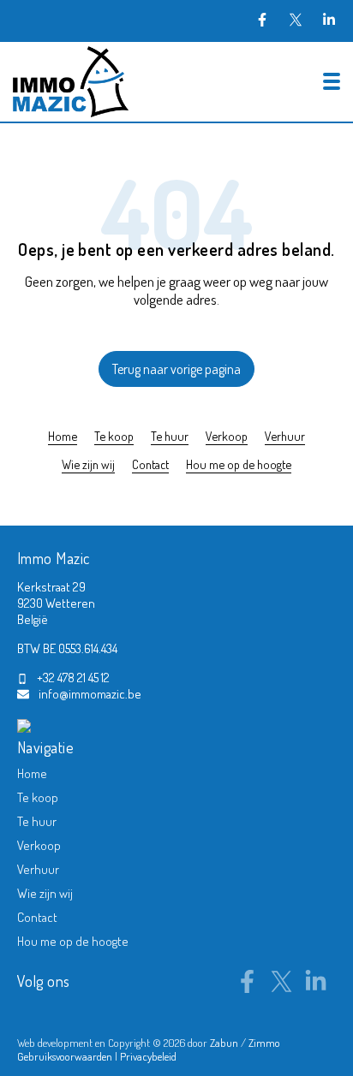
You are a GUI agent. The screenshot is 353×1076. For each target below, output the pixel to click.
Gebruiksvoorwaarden (66, 1056)
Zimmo (264, 1042)
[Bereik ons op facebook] (247, 987)
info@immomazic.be (90, 694)
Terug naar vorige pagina (176, 368)
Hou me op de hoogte (238, 464)
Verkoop (227, 435)
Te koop (114, 435)
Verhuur (285, 435)
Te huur (169, 435)
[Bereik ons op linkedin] (315, 987)
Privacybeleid (148, 1056)
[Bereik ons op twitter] (281, 987)
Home (62, 435)
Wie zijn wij (88, 464)
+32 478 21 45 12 (73, 677)
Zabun (224, 1042)
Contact (150, 464)
